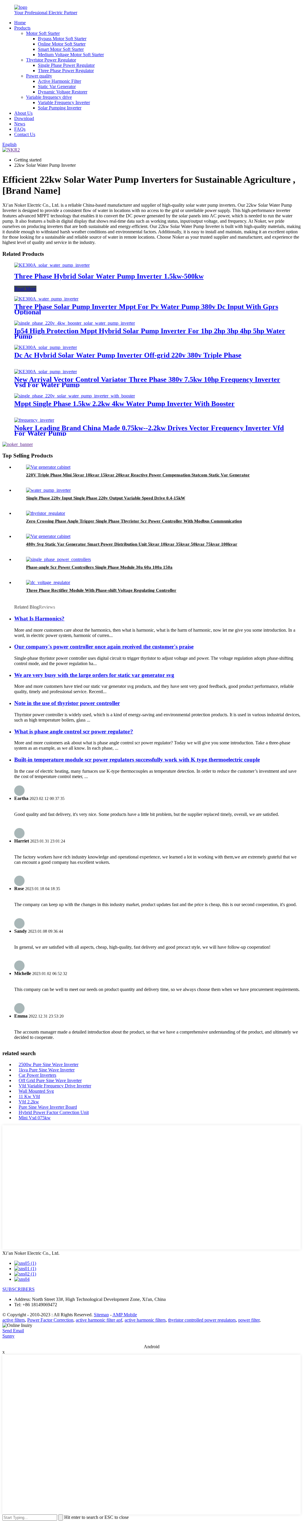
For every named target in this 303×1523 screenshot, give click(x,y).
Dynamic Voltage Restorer (62, 91)
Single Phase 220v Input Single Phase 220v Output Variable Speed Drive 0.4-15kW (105, 498)
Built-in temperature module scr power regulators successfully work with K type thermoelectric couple (137, 759)
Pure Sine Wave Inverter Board (48, 1107)
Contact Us (24, 134)
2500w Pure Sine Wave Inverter (48, 1064)
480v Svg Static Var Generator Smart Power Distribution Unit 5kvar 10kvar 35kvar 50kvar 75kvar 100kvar (131, 544)
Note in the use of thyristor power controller (67, 703)
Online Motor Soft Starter (62, 43)
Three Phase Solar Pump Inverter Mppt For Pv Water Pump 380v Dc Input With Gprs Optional (146, 309)
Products (22, 27)
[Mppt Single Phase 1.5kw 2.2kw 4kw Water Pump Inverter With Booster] (74, 395)
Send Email (13, 1330)
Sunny (8, 1335)
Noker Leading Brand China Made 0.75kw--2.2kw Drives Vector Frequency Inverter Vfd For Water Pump (149, 430)
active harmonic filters (145, 1319)
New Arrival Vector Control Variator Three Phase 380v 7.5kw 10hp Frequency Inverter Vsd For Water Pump (147, 382)
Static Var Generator (57, 86)
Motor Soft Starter (43, 33)
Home (20, 22)
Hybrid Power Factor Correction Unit (54, 1112)
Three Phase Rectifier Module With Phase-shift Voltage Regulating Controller (101, 590)
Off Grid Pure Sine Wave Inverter (50, 1080)
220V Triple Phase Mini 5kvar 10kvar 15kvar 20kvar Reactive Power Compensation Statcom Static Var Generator (138, 475)
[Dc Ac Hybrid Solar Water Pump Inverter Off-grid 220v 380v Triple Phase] (45, 347)
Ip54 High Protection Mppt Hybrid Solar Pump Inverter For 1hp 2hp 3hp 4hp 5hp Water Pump (149, 333)
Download (24, 118)
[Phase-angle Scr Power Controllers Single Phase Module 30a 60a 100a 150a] (58, 559)
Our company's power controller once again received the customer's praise (104, 647)
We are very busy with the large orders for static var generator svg (94, 675)
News (19, 123)
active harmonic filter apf (99, 1319)
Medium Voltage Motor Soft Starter (71, 54)
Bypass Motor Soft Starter (62, 38)
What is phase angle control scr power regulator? (73, 731)
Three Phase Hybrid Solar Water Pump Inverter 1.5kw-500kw (109, 276)
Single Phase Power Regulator (66, 65)
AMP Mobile (124, 1314)
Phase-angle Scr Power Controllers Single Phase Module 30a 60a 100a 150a (99, 567)
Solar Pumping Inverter (59, 107)
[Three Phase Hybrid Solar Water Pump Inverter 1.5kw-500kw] (52, 265)
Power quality (39, 75)
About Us (23, 113)
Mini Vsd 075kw (35, 1117)
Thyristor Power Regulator (51, 59)
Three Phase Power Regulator (66, 70)
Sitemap (101, 1314)
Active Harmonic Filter (59, 81)
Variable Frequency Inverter (64, 102)
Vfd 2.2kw (29, 1101)
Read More (25, 288)
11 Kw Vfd (29, 1096)
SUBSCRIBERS (18, 1289)
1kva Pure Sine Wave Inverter (47, 1069)
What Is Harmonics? (39, 618)
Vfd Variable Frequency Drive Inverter (55, 1085)
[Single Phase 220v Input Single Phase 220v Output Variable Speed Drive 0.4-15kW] (48, 490)
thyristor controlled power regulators (202, 1319)
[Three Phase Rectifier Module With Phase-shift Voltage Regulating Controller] (48, 582)
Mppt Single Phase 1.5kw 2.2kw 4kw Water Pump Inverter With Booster (124, 404)
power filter (249, 1319)
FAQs (19, 129)
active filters (13, 1319)
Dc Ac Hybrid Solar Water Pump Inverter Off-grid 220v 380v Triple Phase (127, 355)
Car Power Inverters (37, 1075)
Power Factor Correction (50, 1319)
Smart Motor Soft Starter (61, 49)
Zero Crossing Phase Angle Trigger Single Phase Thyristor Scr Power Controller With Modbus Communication (134, 521)
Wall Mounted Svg (36, 1091)
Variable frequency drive (49, 97)
